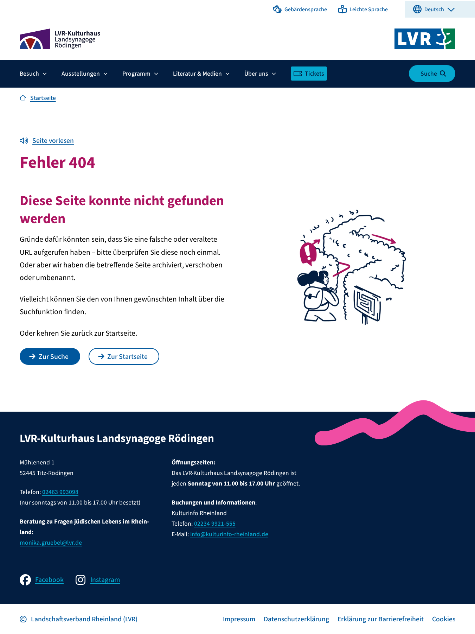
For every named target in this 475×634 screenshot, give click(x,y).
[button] (300, 9)
